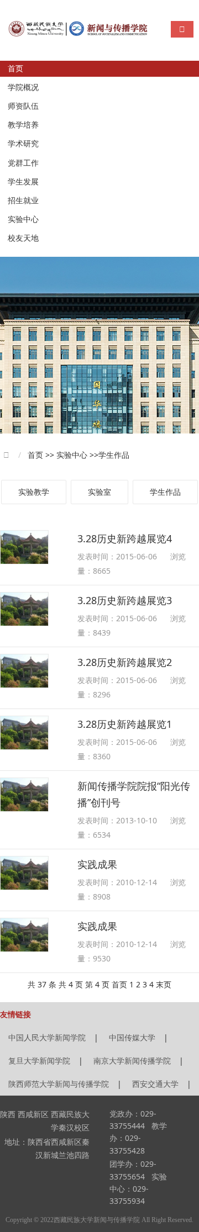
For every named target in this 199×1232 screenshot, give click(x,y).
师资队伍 (23, 106)
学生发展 (23, 182)
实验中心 (23, 219)
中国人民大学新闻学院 (47, 1037)
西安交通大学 (155, 1083)
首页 (15, 69)
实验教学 (33, 492)
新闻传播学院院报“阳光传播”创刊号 (133, 794)
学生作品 (165, 492)
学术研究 (23, 144)
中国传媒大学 (132, 1037)
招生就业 (23, 201)
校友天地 (23, 238)
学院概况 (23, 87)
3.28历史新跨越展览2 (124, 662)
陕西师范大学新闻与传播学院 (58, 1083)
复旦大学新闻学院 (39, 1060)
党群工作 (23, 163)
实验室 (99, 492)
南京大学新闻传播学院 (132, 1060)
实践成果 (97, 864)
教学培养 (23, 125)
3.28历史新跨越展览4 (124, 538)
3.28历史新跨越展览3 (124, 600)
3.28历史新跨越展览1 (124, 724)
